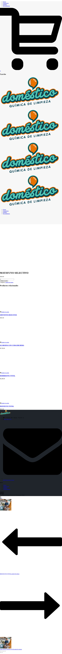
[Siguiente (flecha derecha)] (2, 652)
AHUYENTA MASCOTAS (8, 315)
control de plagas (9, 282)
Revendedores (6, 6)
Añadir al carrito (4, 280)
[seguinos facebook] (1, 494)
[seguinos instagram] (3, 494)
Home (4, 2)
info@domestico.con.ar (8, 480)
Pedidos (5, 4)
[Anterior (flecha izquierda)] (0, 652)
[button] (4, 312)
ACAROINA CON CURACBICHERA (12, 345)
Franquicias (6, 3)
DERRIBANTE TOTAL (7, 376)
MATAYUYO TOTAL (7, 406)
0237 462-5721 (7, 419)
